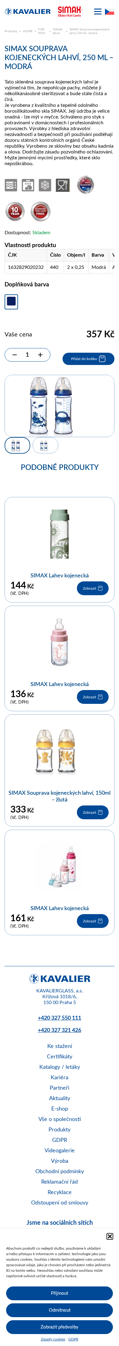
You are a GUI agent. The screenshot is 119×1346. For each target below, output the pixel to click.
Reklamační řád (59, 1182)
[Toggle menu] (98, 11)
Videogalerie (60, 1151)
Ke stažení (59, 1046)
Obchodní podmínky (59, 1171)
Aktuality (59, 1098)
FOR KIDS (41, 31)
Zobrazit (89, 588)
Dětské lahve (57, 31)
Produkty (11, 31)
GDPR (73, 1339)
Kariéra (59, 1077)
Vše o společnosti (59, 1119)
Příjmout (59, 1293)
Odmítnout (59, 1310)
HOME (28, 31)
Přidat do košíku (84, 359)
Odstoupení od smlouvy (59, 1203)
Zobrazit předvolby (59, 1327)
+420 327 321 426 (59, 1030)
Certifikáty (59, 1057)
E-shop (59, 1109)
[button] (110, 1236)
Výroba (59, 1161)
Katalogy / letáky (59, 1067)
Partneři (59, 1088)
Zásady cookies (53, 1339)
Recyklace (60, 1192)
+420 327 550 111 (59, 1018)
